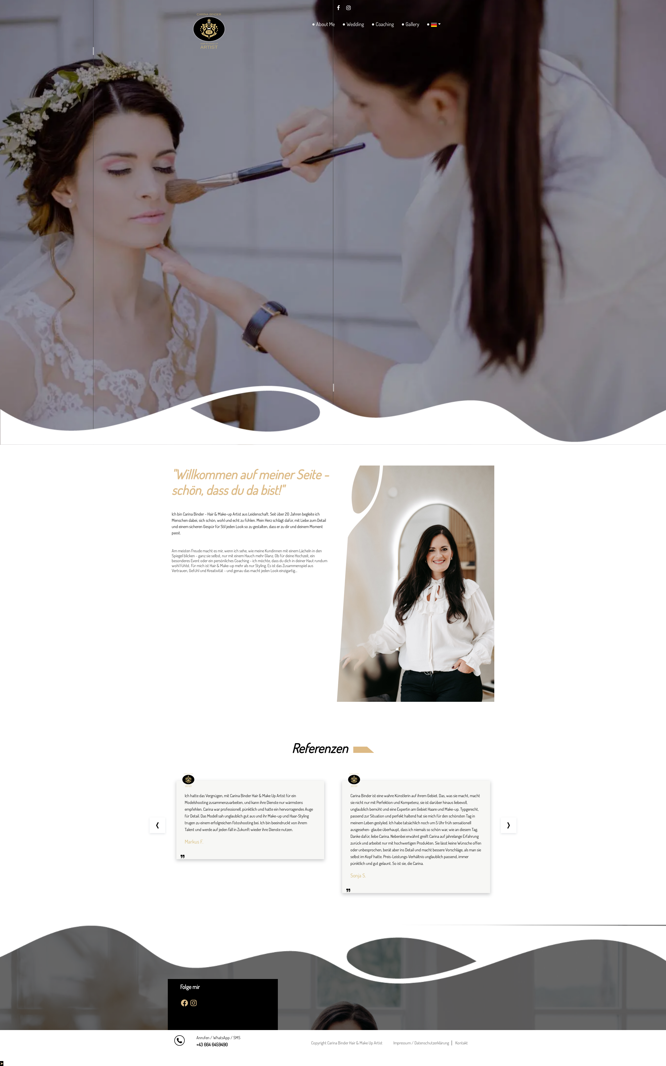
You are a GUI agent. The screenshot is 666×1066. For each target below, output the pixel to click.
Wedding (355, 24)
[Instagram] (348, 7)
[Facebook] (338, 7)
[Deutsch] (433, 25)
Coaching (385, 24)
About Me (325, 24)
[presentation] (157, 825)
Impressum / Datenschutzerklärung (421, 1042)
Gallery (412, 24)
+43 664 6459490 (212, 1044)
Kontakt (461, 1042)
